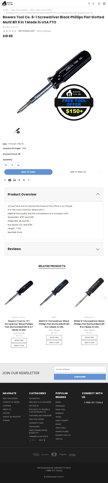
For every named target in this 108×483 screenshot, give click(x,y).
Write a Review (44, 30)
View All (59, 439)
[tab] (54, 194)
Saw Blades (34, 426)
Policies (6, 413)
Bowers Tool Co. (63, 435)
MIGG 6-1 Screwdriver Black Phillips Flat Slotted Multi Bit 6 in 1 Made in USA (54, 324)
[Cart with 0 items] (98, 3)
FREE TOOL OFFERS (10, 398)
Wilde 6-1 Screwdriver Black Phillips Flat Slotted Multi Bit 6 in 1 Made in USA (89, 324)
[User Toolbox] (93, 3)
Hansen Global (62, 431)
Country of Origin (11, 402)
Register (17, 417)
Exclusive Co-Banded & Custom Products (39, 410)
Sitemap (6, 420)
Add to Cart (19, 345)
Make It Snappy (62, 420)
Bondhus (60, 413)
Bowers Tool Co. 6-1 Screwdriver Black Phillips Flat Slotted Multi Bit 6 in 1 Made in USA (19, 325)
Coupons (7, 406)
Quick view (18, 340)
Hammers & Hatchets (38, 436)
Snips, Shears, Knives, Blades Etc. (38, 431)
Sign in (6, 417)
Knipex (58, 402)
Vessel (58, 417)
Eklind (58, 424)
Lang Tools (61, 428)
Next (105, 298)
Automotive (34, 398)
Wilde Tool (60, 409)
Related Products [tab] (52, 266)
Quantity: (8, 159)
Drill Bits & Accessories (40, 402)
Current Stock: (11, 154)
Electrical (34, 406)
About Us (7, 409)
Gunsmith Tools (36, 423)
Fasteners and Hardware (40, 415)
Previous (3, 298)
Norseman (60, 406)
